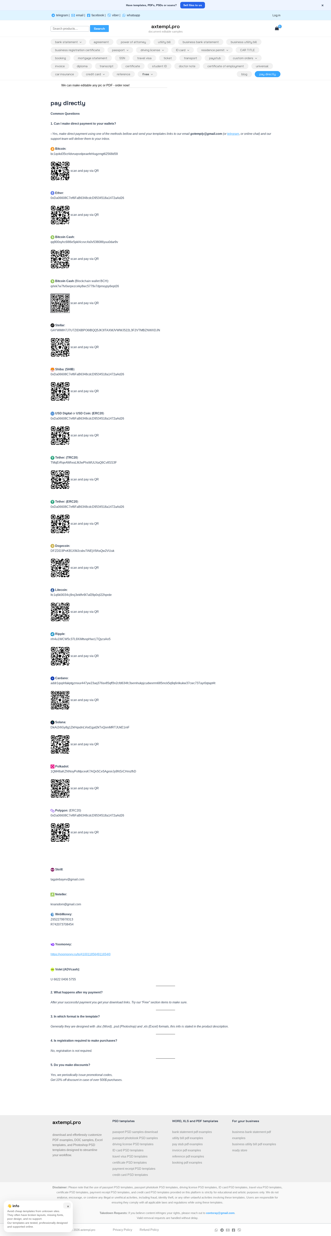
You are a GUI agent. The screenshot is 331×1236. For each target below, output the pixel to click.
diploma (82, 66)
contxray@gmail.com (220, 1213)
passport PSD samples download (135, 1132)
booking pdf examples (187, 1162)
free (145, 74)
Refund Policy (149, 1229)
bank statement (66, 42)
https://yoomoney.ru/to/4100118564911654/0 (81, 954)
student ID (159, 66)
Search (99, 28)
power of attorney (133, 42)
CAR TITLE (247, 50)
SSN (122, 58)
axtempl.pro (165, 26)
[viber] (239, 1230)
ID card (180, 50)
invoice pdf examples (186, 1150)
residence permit (212, 50)
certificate (132, 66)
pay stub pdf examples (187, 1144)
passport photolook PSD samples (135, 1138)
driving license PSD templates (132, 1144)
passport (118, 50)
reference (123, 74)
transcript (106, 66)
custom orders (243, 58)
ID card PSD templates (127, 1150)
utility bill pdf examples (187, 1138)
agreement (101, 42)
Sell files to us (192, 5)
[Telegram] (222, 1230)
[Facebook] (233, 1230)
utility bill (164, 42)
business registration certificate (77, 50)
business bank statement (201, 42)
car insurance (64, 74)
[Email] (227, 1230)
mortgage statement (92, 58)
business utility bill (244, 42)
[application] (80, 41)
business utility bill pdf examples (254, 1144)
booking (60, 58)
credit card (93, 74)
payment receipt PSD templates (133, 1168)
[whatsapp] (216, 1230)
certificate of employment (225, 66)
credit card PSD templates (130, 1174)
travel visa (144, 58)
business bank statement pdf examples (251, 1135)
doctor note (187, 66)
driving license (150, 50)
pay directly (267, 74)
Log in (276, 15)
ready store (239, 1150)
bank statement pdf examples (192, 1132)
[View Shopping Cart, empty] (276, 28)
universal (262, 66)
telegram (233, 133)
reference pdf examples (188, 1156)
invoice (60, 66)
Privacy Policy (122, 1229)
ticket (168, 58)
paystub (215, 58)
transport (190, 58)
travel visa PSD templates (129, 1156)
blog (244, 74)
